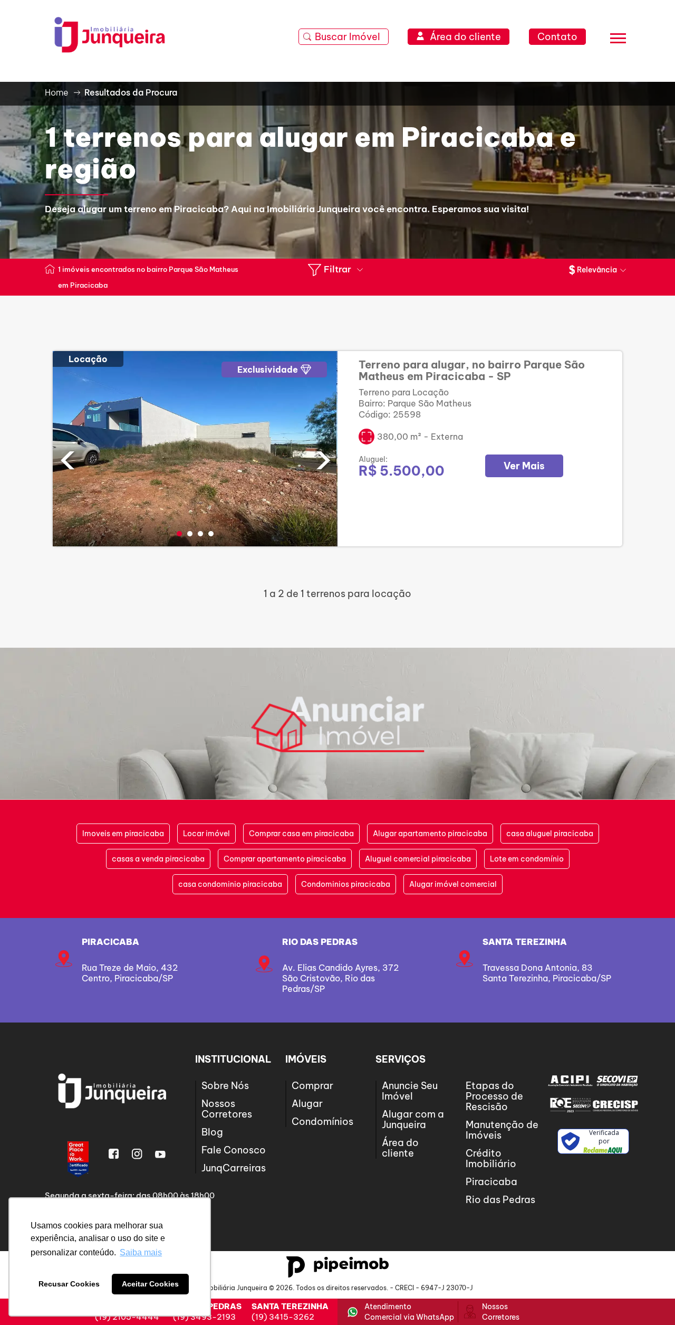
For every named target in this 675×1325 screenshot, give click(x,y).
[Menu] (618, 39)
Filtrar (337, 269)
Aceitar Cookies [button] (150, 1284)
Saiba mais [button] (141, 1252)
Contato (557, 37)
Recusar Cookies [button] (69, 1284)
